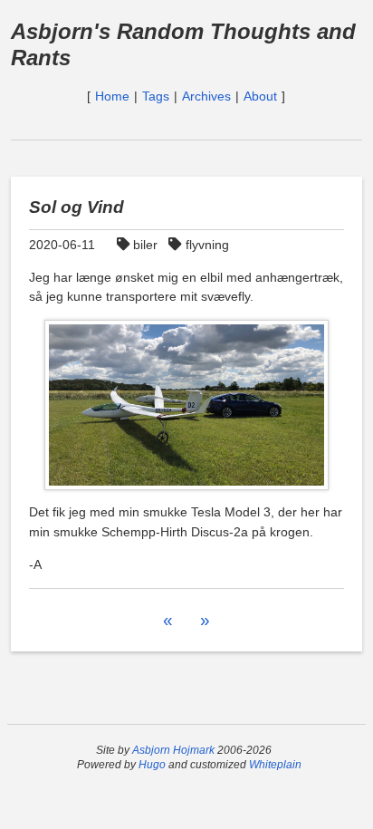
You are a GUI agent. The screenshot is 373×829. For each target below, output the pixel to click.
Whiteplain (275, 764)
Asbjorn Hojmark (173, 750)
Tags (155, 96)
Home (112, 96)
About (260, 96)
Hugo (152, 764)
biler (145, 244)
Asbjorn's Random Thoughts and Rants (183, 44)
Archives (206, 96)
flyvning (207, 244)
